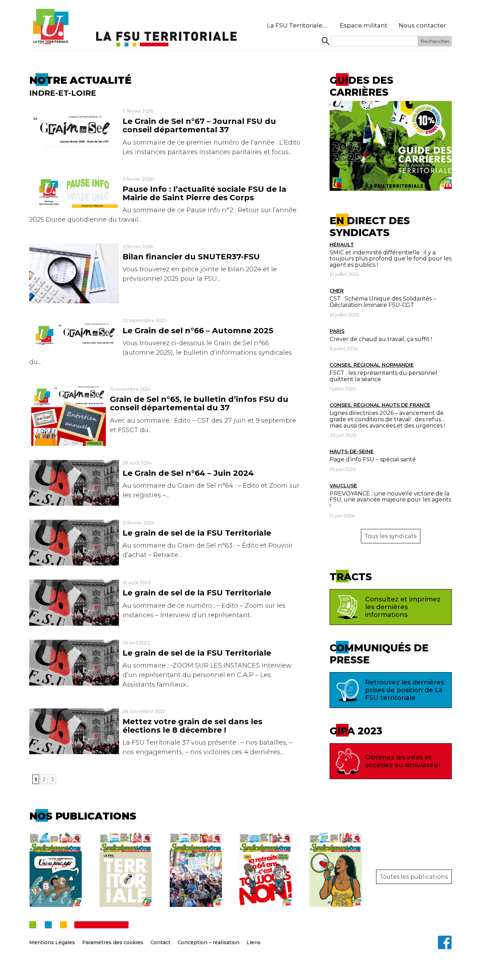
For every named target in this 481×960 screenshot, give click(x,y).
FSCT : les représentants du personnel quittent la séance (383, 376)
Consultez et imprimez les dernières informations (403, 607)
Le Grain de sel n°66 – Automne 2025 (198, 330)
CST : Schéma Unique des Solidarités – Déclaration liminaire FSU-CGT (383, 301)
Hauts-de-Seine (352, 451)
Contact (160, 942)
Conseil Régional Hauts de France (380, 405)
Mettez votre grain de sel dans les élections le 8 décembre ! (192, 726)
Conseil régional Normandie (372, 365)
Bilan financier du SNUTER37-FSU (191, 256)
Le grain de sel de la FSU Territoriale (197, 533)
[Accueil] (50, 26)
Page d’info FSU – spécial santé (373, 459)
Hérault (342, 244)
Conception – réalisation (208, 942)
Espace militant (363, 25)
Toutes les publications (414, 876)
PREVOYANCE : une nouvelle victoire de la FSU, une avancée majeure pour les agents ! (390, 499)
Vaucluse (343, 485)
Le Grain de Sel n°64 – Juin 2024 (188, 473)
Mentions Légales (52, 942)
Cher (337, 291)
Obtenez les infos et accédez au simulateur (403, 761)
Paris (337, 331)
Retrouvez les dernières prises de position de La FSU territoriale (404, 690)
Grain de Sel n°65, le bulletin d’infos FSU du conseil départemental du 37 (199, 403)
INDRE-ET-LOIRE (62, 93)
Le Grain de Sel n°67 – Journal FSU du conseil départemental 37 (199, 125)
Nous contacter (422, 25)
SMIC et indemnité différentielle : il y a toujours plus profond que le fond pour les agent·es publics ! (390, 258)
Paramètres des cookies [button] (112, 942)
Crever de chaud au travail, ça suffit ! (381, 339)
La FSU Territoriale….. (298, 25)
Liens (253, 942)
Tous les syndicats (391, 536)
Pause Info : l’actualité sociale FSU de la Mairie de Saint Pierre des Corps (204, 193)
